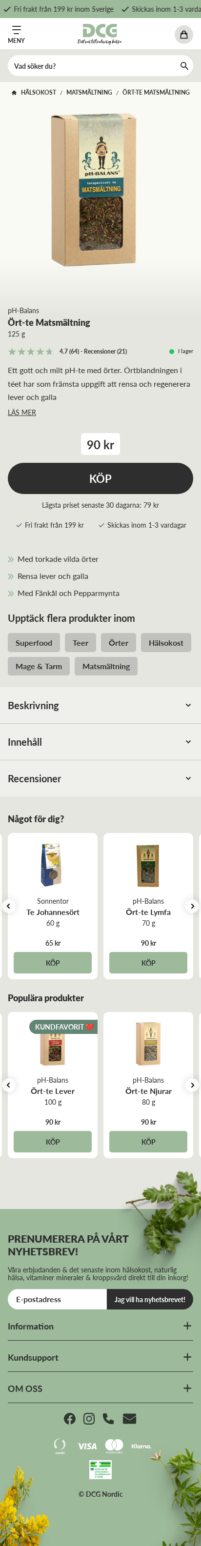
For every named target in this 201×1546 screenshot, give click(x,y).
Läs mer (22, 412)
